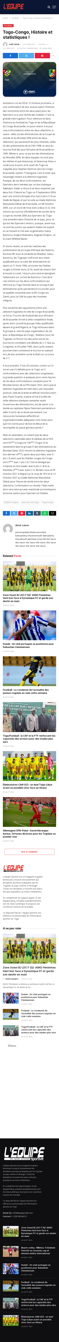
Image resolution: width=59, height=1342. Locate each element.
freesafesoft (21, 539)
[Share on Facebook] (10, 55)
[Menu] (54, 7)
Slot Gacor (51, 539)
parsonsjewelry (22, 532)
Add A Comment (29, 852)
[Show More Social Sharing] (53, 55)
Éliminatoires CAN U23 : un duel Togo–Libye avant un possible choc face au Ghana (27, 786)
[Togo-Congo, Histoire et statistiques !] (29, 79)
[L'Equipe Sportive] (13, 7)
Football (8, 26)
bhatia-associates (38, 532)
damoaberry (48, 535)
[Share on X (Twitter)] (26, 55)
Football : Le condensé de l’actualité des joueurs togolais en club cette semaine (26, 691)
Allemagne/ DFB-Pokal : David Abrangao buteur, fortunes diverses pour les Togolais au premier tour (29, 833)
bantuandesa (21, 535)
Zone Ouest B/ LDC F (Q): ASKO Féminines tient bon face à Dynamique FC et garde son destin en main (28, 598)
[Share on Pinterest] (42, 55)
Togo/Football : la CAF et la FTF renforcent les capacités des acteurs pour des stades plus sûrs (29, 738)
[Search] (49, 7)
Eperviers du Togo (30, 502)
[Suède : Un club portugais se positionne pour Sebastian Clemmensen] (29, 625)
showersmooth (35, 535)
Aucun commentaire (29, 48)
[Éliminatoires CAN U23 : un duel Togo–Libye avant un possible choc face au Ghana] (29, 766)
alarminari (32, 539)
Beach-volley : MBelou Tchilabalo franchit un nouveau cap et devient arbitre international (38, 1250)
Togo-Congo (47, 502)
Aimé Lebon (14, 44)
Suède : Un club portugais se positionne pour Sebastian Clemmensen (28, 645)
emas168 (41, 539)
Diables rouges (11, 502)
